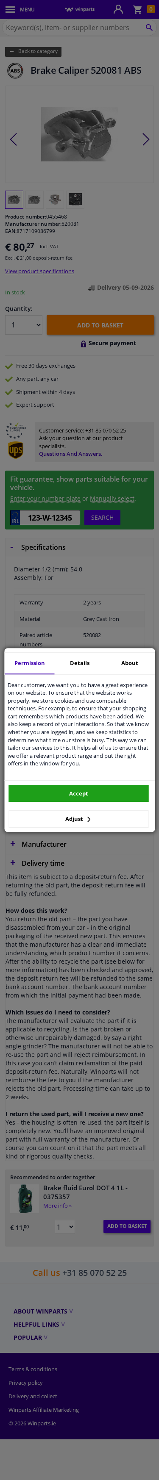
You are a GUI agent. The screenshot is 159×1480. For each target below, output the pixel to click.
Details (79, 663)
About (129, 663)
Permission (29, 663)
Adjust (74, 819)
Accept (78, 793)
